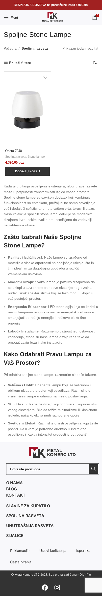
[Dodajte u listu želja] (45, 77)
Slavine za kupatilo (28, 505)
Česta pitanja (20, 562)
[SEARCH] (93, 469)
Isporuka (83, 550)
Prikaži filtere (20, 63)
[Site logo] (51, 17)
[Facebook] (45, 587)
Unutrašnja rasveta (30, 525)
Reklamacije (19, 550)
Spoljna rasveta (35, 48)
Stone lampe (36, 156)
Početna (10, 48)
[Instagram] (57, 587)
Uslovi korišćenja (52, 550)
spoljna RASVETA (25, 515)
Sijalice (15, 535)
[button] (27, 171)
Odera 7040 (13, 151)
